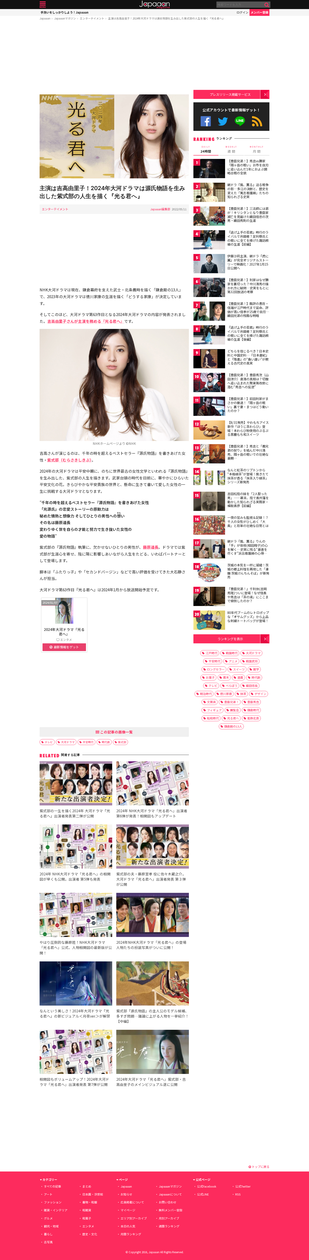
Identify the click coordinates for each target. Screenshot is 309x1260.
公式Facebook (205, 121)
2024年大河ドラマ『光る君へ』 (64, 631)
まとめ (86, 1186)
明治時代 (206, 694)
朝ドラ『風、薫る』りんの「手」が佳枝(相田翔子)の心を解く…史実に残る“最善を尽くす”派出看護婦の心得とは (247, 549)
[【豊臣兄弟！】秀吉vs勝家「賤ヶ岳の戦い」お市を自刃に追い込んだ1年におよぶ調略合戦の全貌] (209, 169)
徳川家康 (226, 694)
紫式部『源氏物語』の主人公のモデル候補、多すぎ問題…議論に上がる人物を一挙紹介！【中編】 (152, 1016)
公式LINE (240, 121)
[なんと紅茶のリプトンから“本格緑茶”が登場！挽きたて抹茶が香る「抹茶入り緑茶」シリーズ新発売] (209, 478)
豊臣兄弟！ (231, 702)
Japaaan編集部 (160, 209)
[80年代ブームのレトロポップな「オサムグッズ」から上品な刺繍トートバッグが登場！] (209, 621)
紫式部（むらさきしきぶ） (69, 460)
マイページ (128, 1210)
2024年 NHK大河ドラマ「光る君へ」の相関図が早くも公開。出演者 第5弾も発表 (75, 876)
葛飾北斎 (253, 718)
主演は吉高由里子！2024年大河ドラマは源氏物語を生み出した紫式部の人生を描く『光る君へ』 (166, 18)
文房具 (211, 702)
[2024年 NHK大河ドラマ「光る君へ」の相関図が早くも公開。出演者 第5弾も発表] (76, 847)
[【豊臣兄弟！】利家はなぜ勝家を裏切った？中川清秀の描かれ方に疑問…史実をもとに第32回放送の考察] (209, 288)
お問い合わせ (167, 1202)
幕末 (226, 677)
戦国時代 (232, 653)
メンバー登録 (259, 12)
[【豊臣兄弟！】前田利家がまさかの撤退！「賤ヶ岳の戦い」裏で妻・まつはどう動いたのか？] (209, 407)
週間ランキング (169, 1226)
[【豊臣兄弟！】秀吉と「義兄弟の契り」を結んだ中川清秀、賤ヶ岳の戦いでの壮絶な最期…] (209, 454)
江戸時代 (211, 653)
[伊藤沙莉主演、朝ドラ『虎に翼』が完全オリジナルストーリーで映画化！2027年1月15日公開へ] (209, 264)
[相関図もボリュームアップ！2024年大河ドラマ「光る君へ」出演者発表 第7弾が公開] (76, 1052)
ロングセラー (216, 669)
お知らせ (126, 1194)
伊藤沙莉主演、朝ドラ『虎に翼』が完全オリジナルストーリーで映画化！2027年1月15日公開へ (248, 262)
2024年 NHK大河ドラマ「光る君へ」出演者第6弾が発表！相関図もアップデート (151, 813)
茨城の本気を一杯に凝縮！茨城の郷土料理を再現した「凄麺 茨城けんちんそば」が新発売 (248, 571)
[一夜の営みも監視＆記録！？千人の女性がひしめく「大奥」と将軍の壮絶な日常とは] (209, 525)
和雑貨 (86, 1210)
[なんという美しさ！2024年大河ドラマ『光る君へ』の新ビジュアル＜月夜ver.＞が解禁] (76, 984)
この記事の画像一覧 (116, 731)
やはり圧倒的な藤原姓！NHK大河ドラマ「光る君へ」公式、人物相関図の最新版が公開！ (76, 947)
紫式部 (122, 742)
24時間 (205, 149)
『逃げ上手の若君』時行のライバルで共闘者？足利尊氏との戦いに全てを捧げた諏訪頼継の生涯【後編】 (248, 333)
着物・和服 (89, 1202)
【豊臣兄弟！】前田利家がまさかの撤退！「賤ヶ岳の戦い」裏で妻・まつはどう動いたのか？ (248, 404)
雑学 (256, 669)
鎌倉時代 (253, 710)
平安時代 (88, 742)
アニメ (233, 661)
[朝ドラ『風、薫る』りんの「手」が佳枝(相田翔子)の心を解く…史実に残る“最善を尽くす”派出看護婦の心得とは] (209, 549)
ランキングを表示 (230, 638)
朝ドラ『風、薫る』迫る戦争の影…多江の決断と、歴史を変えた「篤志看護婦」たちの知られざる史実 (248, 190)
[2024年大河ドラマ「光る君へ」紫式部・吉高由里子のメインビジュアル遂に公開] (152, 1052)
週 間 (231, 149)
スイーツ (239, 669)
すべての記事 (52, 1186)
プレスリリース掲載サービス (230, 94)
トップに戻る (260, 1166)
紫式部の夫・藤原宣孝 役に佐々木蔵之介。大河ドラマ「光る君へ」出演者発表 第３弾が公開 (151, 879)
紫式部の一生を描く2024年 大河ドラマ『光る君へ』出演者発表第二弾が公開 (75, 813)
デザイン (260, 694)
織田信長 (252, 685)
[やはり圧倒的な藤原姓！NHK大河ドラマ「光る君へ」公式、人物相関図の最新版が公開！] (76, 915)
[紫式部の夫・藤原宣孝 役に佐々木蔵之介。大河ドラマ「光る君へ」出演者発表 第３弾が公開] (152, 847)
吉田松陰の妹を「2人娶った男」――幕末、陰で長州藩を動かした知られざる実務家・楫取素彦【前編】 (248, 499)
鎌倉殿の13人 (233, 726)
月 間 (257, 149)
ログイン (242, 12)
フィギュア (214, 710)
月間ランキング (131, 1234)
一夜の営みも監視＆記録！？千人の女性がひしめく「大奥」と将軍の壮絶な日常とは (248, 521)
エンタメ (88, 1226)
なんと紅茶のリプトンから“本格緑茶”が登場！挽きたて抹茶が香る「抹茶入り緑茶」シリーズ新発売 (248, 475)
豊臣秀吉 (253, 702)
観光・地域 (51, 1226)
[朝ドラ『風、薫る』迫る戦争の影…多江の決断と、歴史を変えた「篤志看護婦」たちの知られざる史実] (209, 193)
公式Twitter (223, 121)
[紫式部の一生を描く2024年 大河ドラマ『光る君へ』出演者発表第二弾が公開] (76, 784)
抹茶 (243, 694)
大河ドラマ (68, 742)
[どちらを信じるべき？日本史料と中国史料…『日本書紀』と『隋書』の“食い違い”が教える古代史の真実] (209, 359)
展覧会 (234, 710)
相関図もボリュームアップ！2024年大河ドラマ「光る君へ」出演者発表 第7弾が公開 (74, 1082)
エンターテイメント (92, 18)
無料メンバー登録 (170, 1210)
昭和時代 (213, 718)
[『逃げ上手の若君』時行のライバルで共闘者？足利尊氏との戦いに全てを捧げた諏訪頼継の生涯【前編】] (209, 240)
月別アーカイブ (169, 1218)
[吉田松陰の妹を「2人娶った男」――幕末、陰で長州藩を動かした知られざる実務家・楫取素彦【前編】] (209, 502)
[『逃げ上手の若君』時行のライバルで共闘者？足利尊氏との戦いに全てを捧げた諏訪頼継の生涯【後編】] (209, 335)
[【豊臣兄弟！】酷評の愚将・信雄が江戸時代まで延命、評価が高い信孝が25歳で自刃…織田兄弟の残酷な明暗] (209, 312)
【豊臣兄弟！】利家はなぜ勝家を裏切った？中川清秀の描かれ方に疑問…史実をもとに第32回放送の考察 (248, 285)
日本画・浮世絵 (92, 1194)
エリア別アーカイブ (134, 1218)
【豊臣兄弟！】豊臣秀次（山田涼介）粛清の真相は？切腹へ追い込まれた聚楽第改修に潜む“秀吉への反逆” (248, 380)
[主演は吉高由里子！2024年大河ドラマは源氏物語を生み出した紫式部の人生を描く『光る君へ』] (114, 137)
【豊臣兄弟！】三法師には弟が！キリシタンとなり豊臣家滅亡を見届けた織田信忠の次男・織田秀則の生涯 (248, 214)
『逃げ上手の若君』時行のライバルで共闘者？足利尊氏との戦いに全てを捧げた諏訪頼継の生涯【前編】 (248, 238)
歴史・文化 (89, 1234)
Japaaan (154, 5)
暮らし (48, 1234)
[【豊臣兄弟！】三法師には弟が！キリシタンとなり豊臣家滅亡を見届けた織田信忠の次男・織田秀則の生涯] (209, 216)
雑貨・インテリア (55, 1210)
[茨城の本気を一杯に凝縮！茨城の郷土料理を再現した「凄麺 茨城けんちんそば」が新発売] (209, 573)
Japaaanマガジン (65, 18)
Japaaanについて (170, 1194)
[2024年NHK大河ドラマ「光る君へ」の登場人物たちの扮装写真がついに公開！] (152, 915)
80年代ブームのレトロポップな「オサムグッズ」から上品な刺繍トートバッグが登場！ (248, 616)
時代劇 (106, 742)
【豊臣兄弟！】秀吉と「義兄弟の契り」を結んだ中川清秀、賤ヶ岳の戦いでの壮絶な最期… (248, 452)
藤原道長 (150, 547)
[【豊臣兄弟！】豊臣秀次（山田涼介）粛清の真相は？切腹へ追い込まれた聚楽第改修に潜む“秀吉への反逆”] (209, 383)
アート (48, 1194)
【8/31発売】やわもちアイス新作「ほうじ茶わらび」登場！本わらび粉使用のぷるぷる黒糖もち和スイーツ (248, 428)
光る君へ (233, 718)
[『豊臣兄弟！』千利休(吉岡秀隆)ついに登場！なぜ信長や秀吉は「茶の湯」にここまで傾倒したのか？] (209, 597)
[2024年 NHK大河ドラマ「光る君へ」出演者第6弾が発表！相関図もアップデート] (152, 784)
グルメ (48, 1218)
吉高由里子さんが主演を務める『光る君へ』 (85, 321)
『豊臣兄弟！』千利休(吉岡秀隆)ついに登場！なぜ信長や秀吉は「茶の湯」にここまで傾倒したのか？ (248, 594)
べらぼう (232, 685)
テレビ (49, 742)
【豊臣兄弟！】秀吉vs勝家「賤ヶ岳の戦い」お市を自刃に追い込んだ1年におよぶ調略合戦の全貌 (248, 166)
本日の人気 (128, 1226)
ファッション (53, 1202)
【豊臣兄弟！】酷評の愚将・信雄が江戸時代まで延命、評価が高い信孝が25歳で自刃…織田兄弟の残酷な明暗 (248, 309)
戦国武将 (252, 661)
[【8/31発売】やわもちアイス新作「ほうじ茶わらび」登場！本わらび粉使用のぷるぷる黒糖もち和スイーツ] (209, 430)
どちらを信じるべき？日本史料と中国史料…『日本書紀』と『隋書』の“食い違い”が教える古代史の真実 (248, 357)
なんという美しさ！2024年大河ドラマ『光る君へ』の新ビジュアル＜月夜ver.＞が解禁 (75, 1013)
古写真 (48, 1242)
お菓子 (210, 677)
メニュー (43, 4)
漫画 (240, 677)
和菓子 (86, 1218)
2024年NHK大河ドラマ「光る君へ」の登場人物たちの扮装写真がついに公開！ (151, 945)
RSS (257, 121)
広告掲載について (132, 1202)
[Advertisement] (114, 58)
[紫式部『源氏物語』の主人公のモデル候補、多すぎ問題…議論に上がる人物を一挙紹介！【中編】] (152, 984)
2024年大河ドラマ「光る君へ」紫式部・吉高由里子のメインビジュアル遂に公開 (151, 1082)
